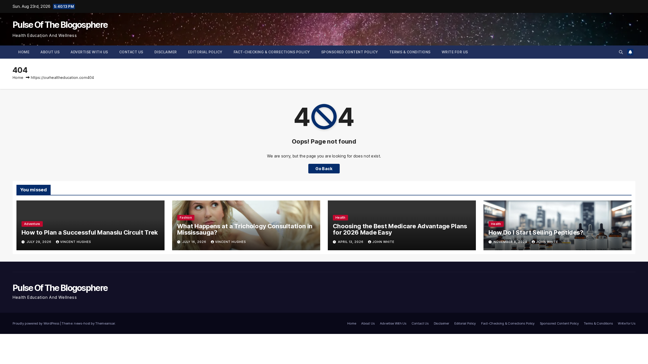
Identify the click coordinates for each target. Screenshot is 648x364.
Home (23, 52)
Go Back (323, 168)
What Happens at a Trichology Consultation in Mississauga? (244, 229)
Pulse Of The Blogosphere (60, 24)
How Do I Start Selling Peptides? (536, 232)
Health (340, 217)
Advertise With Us (89, 52)
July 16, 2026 (194, 242)
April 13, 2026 (351, 242)
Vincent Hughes (75, 242)
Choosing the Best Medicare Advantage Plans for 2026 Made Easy (400, 229)
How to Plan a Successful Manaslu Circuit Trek (90, 232)
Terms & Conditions (410, 52)
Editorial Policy (205, 52)
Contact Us (131, 52)
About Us (49, 52)
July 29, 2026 (39, 242)
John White (383, 242)
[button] (621, 52)
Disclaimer (165, 52)
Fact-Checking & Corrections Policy (272, 52)
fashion (186, 217)
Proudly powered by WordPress (36, 323)
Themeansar (105, 323)
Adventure (32, 224)
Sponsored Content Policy (349, 52)
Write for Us (455, 52)
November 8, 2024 (511, 242)
